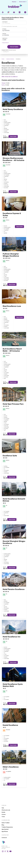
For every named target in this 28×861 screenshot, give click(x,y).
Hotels (3, 812)
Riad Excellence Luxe (12, 306)
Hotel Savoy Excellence (13, 109)
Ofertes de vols (6, 810)
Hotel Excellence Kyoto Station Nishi (13, 685)
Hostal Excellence (10, 725)
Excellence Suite (10, 455)
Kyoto (3, 85)
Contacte (4, 837)
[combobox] (14, 23)
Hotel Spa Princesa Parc (13, 404)
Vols (3, 808)
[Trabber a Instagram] (3, 852)
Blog (3, 825)
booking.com (6, 51)
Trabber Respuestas (7, 827)
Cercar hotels (14, 46)
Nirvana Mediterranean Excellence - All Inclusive (13, 159)
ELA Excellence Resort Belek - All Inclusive (12, 350)
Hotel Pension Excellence (13, 589)
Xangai (3, 83)
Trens (3, 816)
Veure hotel (13, 136)
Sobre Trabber (6, 822)
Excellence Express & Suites (12, 214)
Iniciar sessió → (23, 1)
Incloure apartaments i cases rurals (10, 26)
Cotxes (4, 814)
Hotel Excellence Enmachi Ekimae (14, 500)
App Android (5, 829)
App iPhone (5, 831)
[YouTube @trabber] (10, 852)
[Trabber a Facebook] (5, 852)
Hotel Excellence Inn (11, 636)
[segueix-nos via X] (8, 852)
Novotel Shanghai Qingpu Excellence (14, 542)
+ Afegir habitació (5, 42)
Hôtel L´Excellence (11, 767)
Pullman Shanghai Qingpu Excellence (11, 255)
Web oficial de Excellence (10, 76)
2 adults (4, 39)
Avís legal (3, 848)
